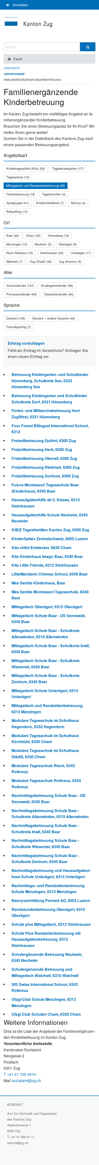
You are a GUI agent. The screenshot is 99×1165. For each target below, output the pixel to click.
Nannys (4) (78, 202)
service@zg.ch (17, 1142)
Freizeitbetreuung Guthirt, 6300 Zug (44, 440)
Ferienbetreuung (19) (20, 194)
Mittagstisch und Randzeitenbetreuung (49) (35, 185)
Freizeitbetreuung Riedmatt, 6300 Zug (46, 467)
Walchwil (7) (14, 261)
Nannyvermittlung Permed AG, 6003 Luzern (51, 900)
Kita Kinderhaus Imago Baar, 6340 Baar (47, 556)
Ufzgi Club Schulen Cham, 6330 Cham (46, 1014)
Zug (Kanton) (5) (70, 261)
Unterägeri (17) (81, 253)
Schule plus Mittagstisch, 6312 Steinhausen (51, 924)
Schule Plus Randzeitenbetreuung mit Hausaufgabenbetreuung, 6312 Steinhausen (46, 939)
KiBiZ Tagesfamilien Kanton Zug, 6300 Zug (50, 529)
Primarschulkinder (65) (21, 294)
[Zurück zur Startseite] (49, 26)
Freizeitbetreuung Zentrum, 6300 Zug (45, 476)
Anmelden (20, 4)
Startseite (11, 68)
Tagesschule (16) (17, 177)
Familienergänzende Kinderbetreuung (32, 79)
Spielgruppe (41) (17, 202)
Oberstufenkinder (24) (59, 294)
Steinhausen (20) (51, 253)
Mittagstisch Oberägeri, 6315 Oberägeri (47, 606)
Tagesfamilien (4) (54, 194)
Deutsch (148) (15, 318)
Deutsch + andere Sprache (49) (53, 318)
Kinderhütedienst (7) (50, 202)
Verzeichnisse (14, 74)
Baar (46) (12, 235)
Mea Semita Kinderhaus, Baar (38, 583)
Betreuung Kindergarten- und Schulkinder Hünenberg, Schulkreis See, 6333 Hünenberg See (50, 380)
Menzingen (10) (16, 244)
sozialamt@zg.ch (26, 1080)
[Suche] (87, 46)
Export (17, 58)
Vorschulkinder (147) (20, 285)
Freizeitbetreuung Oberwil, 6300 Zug (44, 458)
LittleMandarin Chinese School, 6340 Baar (50, 574)
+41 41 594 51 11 (22, 1136)
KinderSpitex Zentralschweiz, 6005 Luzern (50, 538)
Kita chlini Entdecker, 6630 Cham (41, 547)
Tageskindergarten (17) (67, 168)
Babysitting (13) (17, 211)
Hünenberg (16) (58, 235)
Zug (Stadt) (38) (41, 261)
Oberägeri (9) (68, 244)
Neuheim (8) (43, 244)
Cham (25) (33, 235)
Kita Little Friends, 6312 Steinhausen (45, 565)
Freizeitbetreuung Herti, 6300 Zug (42, 449)
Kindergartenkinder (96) (57, 285)
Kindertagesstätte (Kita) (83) (25, 168)
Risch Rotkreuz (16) (19, 253)
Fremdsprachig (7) (18, 327)
